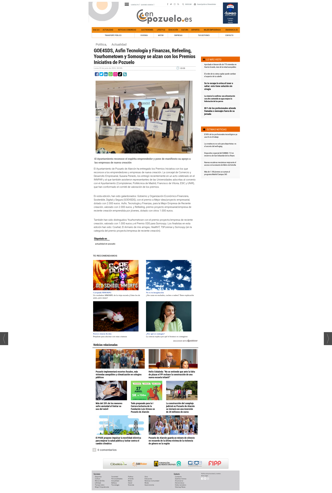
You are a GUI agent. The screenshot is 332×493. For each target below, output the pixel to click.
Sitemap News (180, 487)
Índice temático (180, 485)
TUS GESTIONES (204, 35)
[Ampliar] (144, 151)
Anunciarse (179, 481)
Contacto (135, 5)
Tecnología (115, 485)
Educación (173, 30)
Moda (147, 483)
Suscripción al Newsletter (206, 4)
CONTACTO (229, 35)
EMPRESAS (178, 35)
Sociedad (114, 476)
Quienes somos (147, 5)
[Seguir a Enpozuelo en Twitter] (171, 4)
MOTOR (160, 35)
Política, (102, 44)
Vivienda (131, 485)
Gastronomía (147, 30)
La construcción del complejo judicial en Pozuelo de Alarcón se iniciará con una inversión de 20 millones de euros (180, 407)
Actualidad (108, 30)
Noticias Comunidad (127, 30)
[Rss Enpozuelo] (178, 4)
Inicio (96, 30)
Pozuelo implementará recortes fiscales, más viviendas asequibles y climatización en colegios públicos (118, 374)
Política (130, 476)
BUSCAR (188, 4)
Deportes (195, 30)
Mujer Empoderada (212, 30)
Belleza (114, 483)
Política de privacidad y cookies (211, 473)
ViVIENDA (144, 35)
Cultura (184, 30)
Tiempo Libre (99, 485)
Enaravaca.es (232, 30)
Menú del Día (100, 481)
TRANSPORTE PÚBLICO (113, 35)
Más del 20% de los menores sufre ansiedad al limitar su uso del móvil (109, 406)
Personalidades (117, 479)
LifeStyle (161, 30)
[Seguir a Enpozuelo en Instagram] (174, 4)
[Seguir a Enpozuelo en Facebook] (167, 4)
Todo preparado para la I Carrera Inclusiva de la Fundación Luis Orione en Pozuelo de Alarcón (143, 407)
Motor (130, 481)
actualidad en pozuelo (105, 244)
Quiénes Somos (180, 479)
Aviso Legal (204, 476)
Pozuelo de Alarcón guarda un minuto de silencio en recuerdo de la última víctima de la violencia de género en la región (172, 440)
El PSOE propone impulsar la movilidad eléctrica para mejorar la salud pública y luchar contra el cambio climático (118, 440)
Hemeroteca (179, 483)
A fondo (131, 479)
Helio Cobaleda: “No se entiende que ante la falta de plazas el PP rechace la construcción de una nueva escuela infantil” (172, 374)
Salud (130, 483)
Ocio (146, 476)
